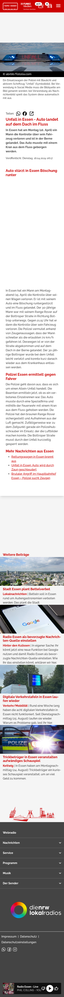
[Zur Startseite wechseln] (10, 6)
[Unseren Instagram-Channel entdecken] (15, 949)
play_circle (50, 988)
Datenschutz (28, 936)
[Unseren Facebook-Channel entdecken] (9, 949)
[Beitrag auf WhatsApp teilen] (18, 114)
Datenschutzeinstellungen (18, 942)
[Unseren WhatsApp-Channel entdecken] (3, 949)
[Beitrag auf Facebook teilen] (25, 114)
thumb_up (56, 988)
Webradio (9, 832)
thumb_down (43, 988)
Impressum (9, 936)
